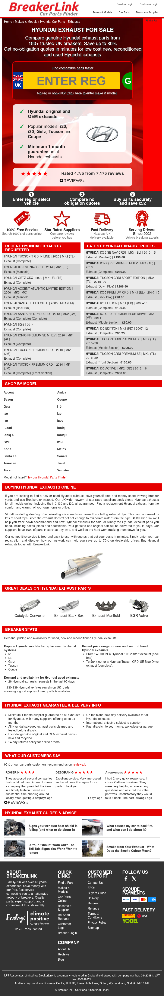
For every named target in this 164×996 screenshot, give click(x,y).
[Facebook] (126, 880)
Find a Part (152, 20)
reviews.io (79, 764)
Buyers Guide (97, 893)
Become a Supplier (147, 12)
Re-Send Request (64, 917)
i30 (59, 413)
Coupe (62, 399)
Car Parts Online (64, 899)
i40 (6, 420)
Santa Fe (10, 456)
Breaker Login (125, 4)
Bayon (8, 399)
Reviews (63, 954)
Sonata (62, 456)
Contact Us (95, 882)
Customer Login (149, 4)
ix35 (60, 442)
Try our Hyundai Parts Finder (47, 477)
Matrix (61, 449)
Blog (61, 959)
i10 (59, 406)
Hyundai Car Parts (52, 21)
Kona (7, 449)
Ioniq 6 (62, 435)
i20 (6, 413)
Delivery (93, 898)
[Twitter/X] (134, 880)
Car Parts (124, 12)
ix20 (7, 442)
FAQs (91, 888)
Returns (93, 903)
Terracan (10, 463)
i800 (60, 420)
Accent (9, 392)
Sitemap (93, 927)
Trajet (61, 463)
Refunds (93, 908)
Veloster (63, 470)
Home (8, 21)
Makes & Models (102, 12)
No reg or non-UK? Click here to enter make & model (77, 93)
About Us (64, 949)
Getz (7, 406)
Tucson (9, 470)
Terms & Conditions (95, 915)
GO (131, 81)
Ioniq (61, 427)
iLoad (8, 427)
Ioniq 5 (9, 435)
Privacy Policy (97, 922)
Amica (61, 392)
